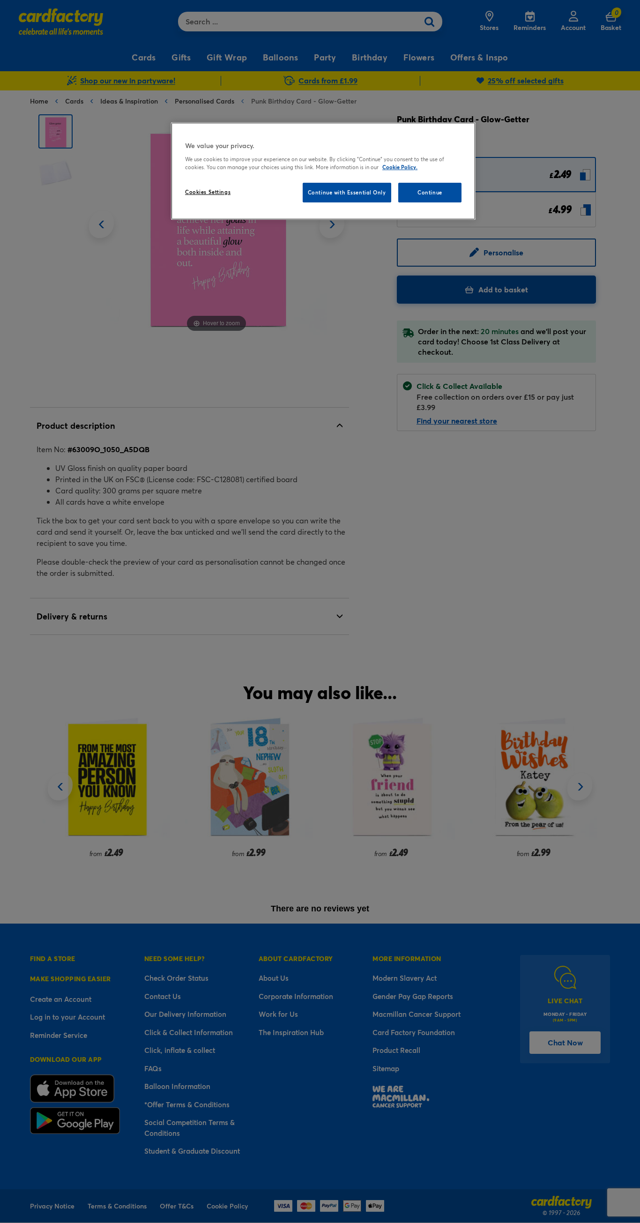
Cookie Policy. (399, 167)
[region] (323, 171)
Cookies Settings (208, 191)
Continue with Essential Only (347, 192)
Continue (429, 192)
